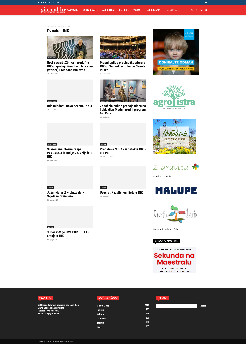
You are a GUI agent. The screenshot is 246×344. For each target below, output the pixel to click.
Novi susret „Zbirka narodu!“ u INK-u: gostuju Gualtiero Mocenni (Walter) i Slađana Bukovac (70, 66)
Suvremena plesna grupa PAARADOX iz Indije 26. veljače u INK (69, 153)
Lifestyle (172, 10)
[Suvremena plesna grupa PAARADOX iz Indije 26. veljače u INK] (70, 134)
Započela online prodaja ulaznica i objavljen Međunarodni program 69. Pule (123, 109)
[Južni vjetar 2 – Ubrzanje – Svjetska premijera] (70, 177)
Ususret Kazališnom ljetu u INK (121, 193)
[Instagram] (192, 10)
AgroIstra (108, 10)
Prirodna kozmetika (162, 176)
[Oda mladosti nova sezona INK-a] (70, 91)
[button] (206, 2)
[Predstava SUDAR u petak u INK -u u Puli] (123, 134)
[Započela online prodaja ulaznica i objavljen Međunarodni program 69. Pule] (123, 91)
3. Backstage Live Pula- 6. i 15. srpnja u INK (68, 234)
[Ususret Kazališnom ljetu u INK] (123, 177)
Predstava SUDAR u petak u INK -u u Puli (123, 151)
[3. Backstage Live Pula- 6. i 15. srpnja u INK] (70, 217)
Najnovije (72, 10)
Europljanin (153, 10)
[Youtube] (206, 10)
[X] (196, 10)
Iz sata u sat (89, 10)
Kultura (103, 144)
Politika (122, 10)
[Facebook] (187, 10)
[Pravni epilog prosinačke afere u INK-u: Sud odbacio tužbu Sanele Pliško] (123, 47)
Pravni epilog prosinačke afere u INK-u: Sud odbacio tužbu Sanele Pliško (122, 66)
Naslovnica (51, 26)
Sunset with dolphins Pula (165, 229)
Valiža (136, 10)
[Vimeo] (201, 10)
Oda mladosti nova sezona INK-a (69, 106)
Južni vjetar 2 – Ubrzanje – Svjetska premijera (65, 194)
